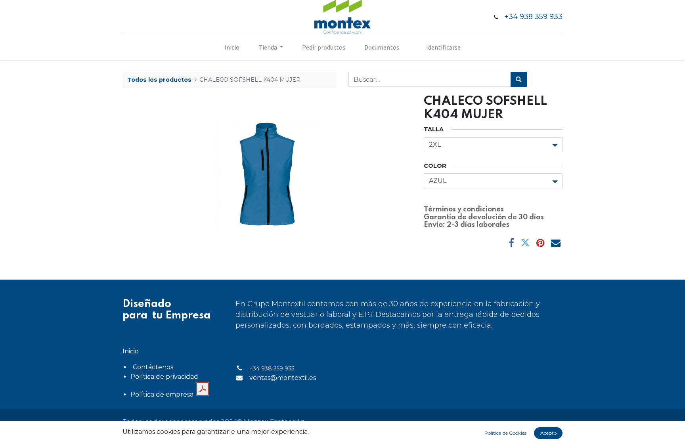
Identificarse (443, 47)
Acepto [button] (548, 433)
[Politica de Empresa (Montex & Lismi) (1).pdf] (202, 389)
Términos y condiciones (464, 209)
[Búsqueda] (519, 79)
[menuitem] (232, 47)
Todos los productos (159, 79)
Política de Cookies (505, 433)
